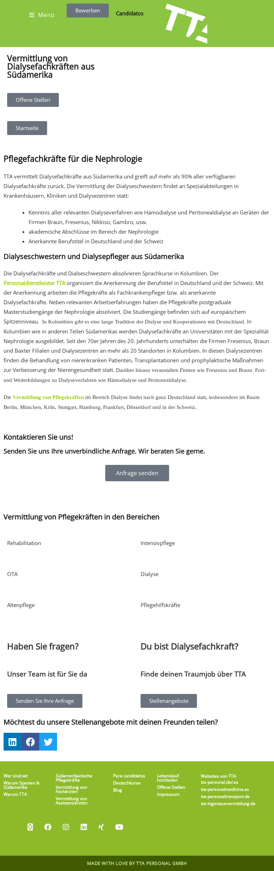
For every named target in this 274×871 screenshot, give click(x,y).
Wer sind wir (16, 776)
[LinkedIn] (84, 827)
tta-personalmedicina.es (225, 789)
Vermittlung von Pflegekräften (48, 397)
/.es (234, 782)
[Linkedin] (12, 742)
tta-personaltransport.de (225, 796)
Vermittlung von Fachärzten (71, 789)
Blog (117, 790)
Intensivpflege (158, 542)
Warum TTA (15, 794)
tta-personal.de (216, 782)
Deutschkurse (127, 783)
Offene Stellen (171, 787)
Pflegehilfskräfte (160, 604)
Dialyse (149, 573)
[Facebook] (30, 742)
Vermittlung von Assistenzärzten (71, 800)
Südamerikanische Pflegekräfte (74, 778)
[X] (30, 827)
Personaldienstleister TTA (34, 282)
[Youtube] (119, 827)
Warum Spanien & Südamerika (22, 785)
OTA (12, 573)
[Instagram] (66, 827)
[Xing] (101, 827)
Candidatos (129, 13)
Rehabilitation (24, 542)
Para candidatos (129, 776)
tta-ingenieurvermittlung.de (228, 803)
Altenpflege (21, 604)
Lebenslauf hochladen (168, 778)
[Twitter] (48, 742)
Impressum (168, 794)
